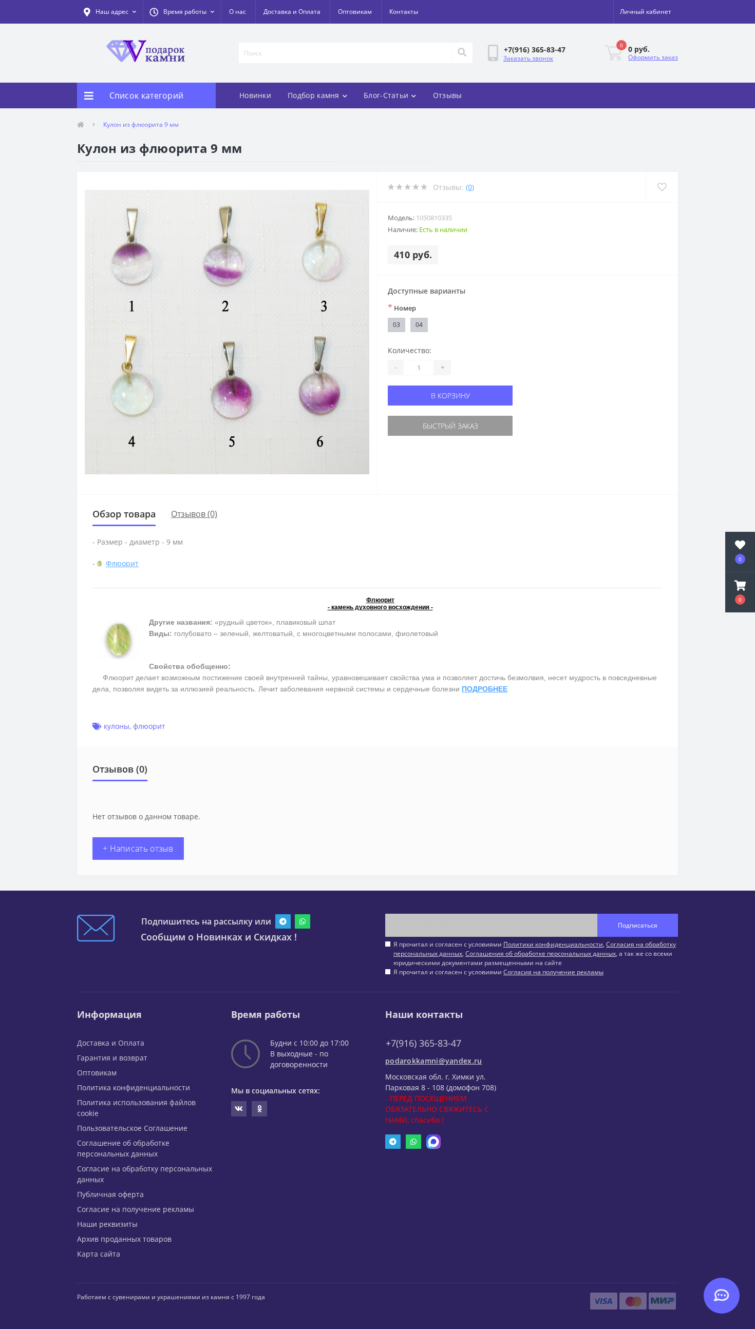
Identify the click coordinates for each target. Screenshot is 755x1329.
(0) (470, 187)
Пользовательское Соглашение (132, 1128)
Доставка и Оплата (291, 11)
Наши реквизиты (107, 1224)
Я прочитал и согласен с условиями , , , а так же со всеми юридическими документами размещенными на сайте (534, 953)
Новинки (255, 95)
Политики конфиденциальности (553, 944)
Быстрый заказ (450, 426)
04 (419, 324)
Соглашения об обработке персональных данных (540, 953)
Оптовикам (355, 11)
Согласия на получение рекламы (553, 972)
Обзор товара (124, 514)
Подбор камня (313, 95)
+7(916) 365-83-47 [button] (423, 1043)
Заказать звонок (528, 58)
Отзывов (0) (194, 513)
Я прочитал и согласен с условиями (498, 972)
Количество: (409, 350)
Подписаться (637, 925)
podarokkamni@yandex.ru (433, 1061)
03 (396, 324)
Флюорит (122, 563)
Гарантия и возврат (112, 1058)
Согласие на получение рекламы (135, 1209)
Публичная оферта (110, 1194)
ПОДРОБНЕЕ (484, 689)
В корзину (450, 395)
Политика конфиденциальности (133, 1087)
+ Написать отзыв (138, 848)
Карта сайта (98, 1254)
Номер (402, 307)
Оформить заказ (653, 57)
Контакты (403, 11)
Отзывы (447, 95)
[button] (182, 12)
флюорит (149, 726)
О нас (237, 11)
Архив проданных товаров (124, 1239)
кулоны (116, 726)
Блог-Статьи (386, 95)
